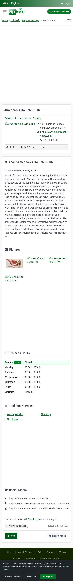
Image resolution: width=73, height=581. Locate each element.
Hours (28, 118)
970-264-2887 (50, 140)
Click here (33, 519)
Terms (62, 552)
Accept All (48, 576)
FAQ (40, 552)
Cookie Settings (13, 576)
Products (37, 118)
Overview (9, 118)
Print (12, 536)
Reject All (31, 576)
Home (5, 20)
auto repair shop (15, 414)
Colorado (15, 20)
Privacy (16, 558)
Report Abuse (59, 536)
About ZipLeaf (25, 552)
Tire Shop (46, 414)
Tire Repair (12, 419)
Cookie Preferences (50, 558)
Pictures (19, 118)
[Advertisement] (36, 62)
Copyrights (30, 558)
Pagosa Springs (30, 20)
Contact (50, 552)
